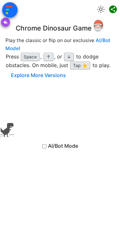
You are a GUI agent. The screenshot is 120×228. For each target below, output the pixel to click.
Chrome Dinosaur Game (54, 28)
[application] (7, 116)
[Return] (5, 22)
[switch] (101, 9)
